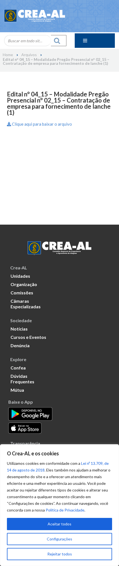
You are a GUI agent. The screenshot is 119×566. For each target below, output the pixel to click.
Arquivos (29, 55)
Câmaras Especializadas (26, 303)
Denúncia (20, 345)
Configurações (59, 539)
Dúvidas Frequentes (22, 378)
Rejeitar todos (59, 554)
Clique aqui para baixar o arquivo (41, 123)
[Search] (58, 40)
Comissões (22, 292)
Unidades (20, 276)
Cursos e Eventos (28, 337)
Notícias (19, 328)
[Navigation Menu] (95, 40)
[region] (59, 505)
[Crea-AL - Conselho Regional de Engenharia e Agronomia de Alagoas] (34, 16)
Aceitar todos (59, 524)
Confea (18, 367)
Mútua (17, 390)
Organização (24, 284)
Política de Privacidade (65, 510)
